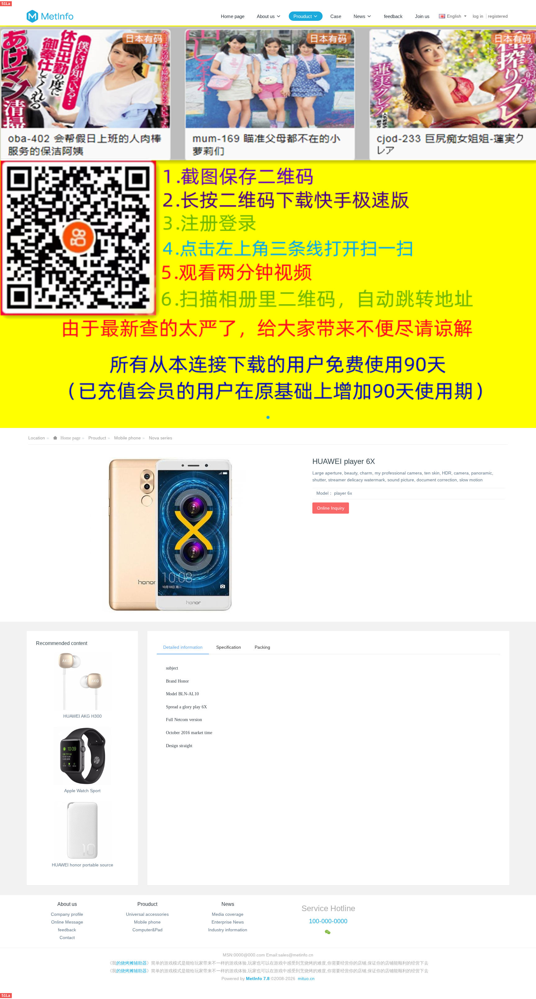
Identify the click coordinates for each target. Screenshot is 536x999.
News (227, 904)
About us (67, 904)
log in (478, 16)
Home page (232, 16)
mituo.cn (306, 978)
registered (498, 16)
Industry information (227, 929)
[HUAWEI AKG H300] (82, 681)
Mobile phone (127, 437)
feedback (67, 929)
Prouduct (97, 437)
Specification (228, 647)
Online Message (67, 922)
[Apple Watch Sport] (82, 756)
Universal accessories (147, 914)
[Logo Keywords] (50, 16)
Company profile (67, 914)
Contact (67, 937)
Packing (262, 647)
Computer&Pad (147, 929)
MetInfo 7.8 (258, 978)
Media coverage (227, 914)
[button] (27, 226)
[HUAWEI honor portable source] (82, 830)
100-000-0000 (328, 921)
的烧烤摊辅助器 (131, 962)
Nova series (160, 437)
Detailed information (183, 647)
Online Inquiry (330, 508)
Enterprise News (228, 922)
